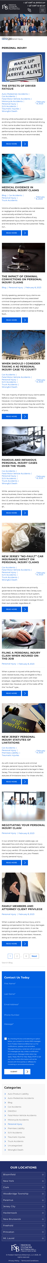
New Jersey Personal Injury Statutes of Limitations (18, 739)
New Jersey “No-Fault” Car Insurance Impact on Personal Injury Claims (22, 559)
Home (4, 39)
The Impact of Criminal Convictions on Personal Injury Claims (22, 279)
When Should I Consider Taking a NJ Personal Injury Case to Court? (21, 366)
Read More (11, 144)
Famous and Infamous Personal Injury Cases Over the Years (19, 462)
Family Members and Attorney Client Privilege (22, 908)
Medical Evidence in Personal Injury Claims (20, 189)
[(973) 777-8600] (29, 10)
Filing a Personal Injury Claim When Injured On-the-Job (21, 655)
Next (34, 956)
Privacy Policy (14, 1261)
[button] (23, 1174)
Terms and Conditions (29, 1261)
